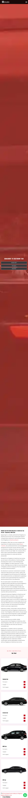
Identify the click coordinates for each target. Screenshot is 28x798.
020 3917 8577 (14, 262)
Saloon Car (5, 679)
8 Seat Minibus (6, 797)
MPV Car (5, 746)
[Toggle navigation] (26, 2)
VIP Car (4, 780)
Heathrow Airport (14, 540)
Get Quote (14, 265)
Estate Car (5, 713)
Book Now (14, 268)
